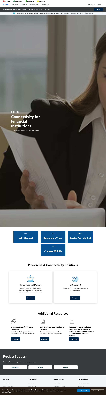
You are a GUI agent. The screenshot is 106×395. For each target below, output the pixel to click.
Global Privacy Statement (33, 389)
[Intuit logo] (6, 5)
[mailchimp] (41, 1)
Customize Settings (97, 390)
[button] (92, 4)
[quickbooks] (29, 1)
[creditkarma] (18, 1)
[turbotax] (6, 1)
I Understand (84, 390)
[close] (102, 13)
